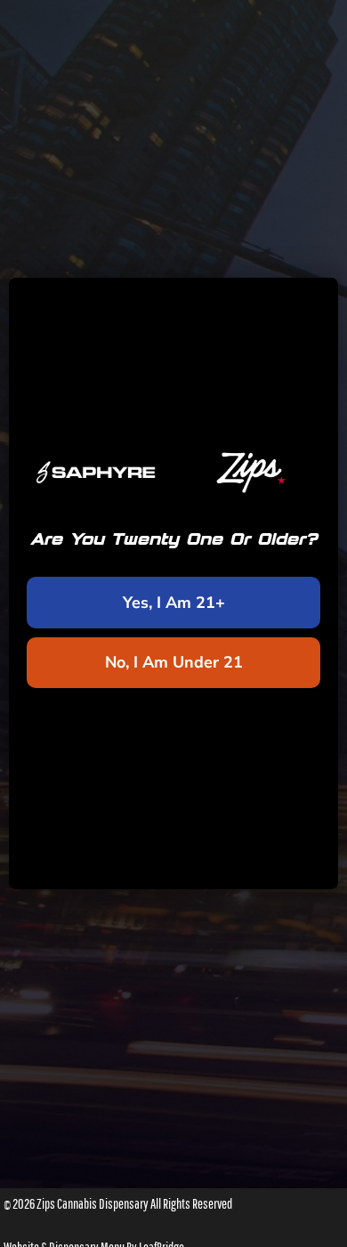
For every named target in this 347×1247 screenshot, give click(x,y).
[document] (173, 623)
